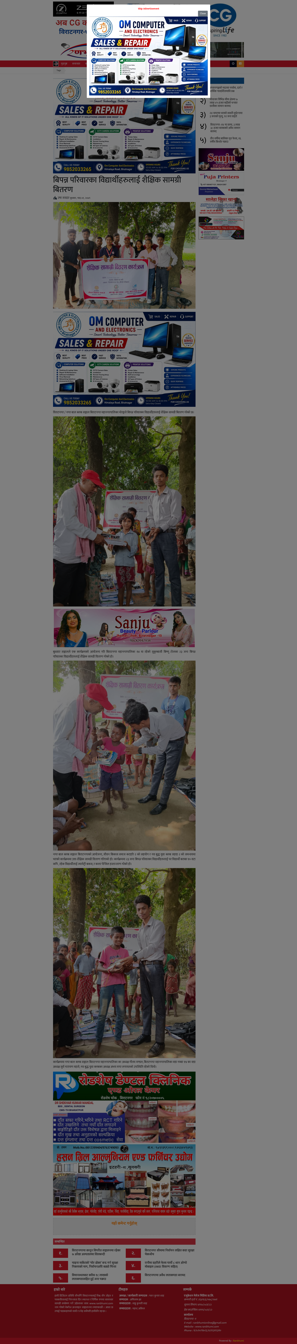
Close (203, 13)
